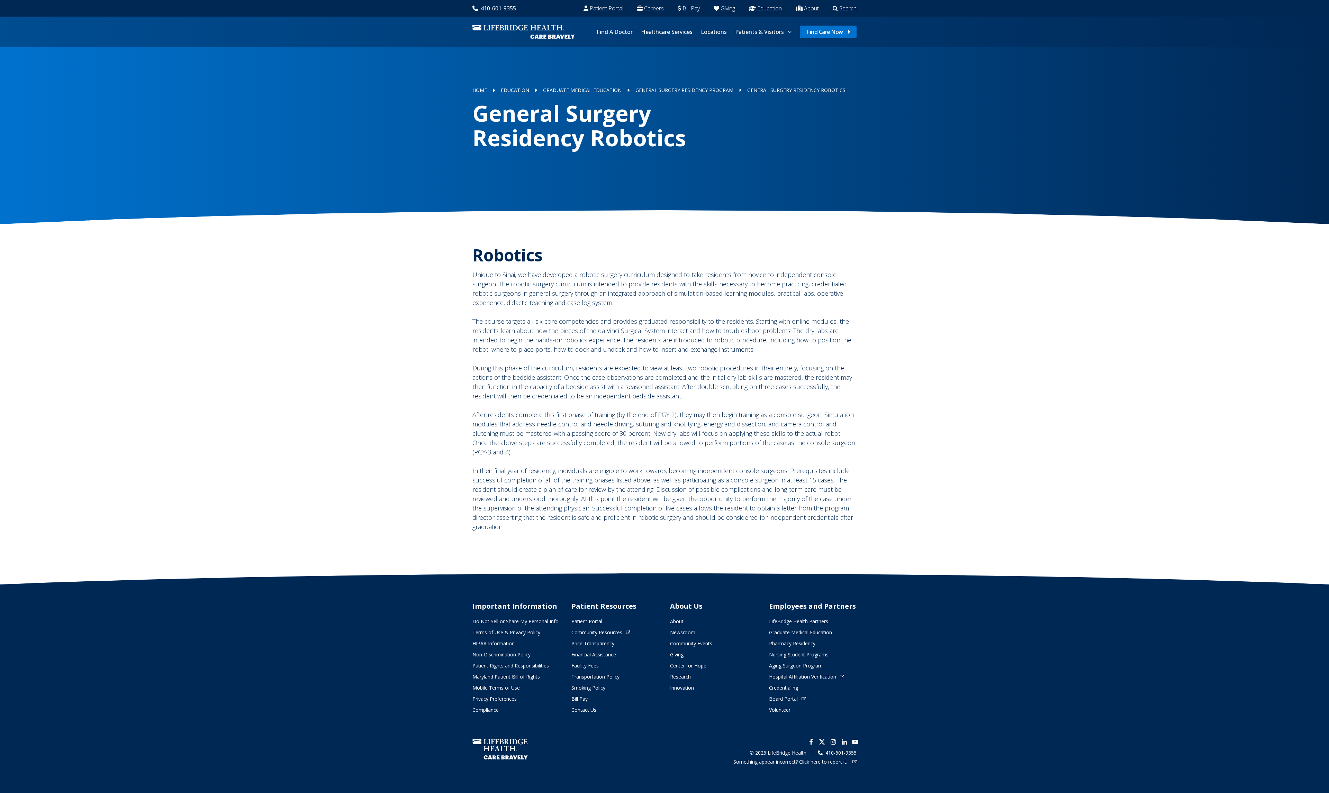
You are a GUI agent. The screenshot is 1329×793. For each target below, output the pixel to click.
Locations (714, 32)
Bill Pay (691, 8)
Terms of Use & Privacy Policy (506, 632)
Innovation (682, 687)
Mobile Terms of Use (496, 687)
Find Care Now (825, 32)
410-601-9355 (498, 8)
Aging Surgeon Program (796, 665)
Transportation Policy (595, 676)
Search (848, 8)
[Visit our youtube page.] (855, 742)
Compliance (485, 710)
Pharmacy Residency (792, 643)
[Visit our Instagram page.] (833, 742)
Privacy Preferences (494, 698)
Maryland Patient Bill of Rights (506, 676)
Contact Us (583, 710)
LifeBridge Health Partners (798, 621)
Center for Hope (688, 665)
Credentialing (783, 687)
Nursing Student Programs (799, 654)
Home (479, 90)
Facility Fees (585, 665)
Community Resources (596, 632)
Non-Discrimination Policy (501, 654)
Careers (654, 8)
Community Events (691, 643)
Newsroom (682, 632)
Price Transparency (592, 643)
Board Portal (783, 698)
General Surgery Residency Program (684, 90)
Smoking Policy (588, 687)
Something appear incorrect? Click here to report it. (791, 761)
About (811, 8)
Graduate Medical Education (582, 90)
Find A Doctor (615, 32)
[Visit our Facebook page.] (811, 742)
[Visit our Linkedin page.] (844, 742)
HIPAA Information (493, 643)
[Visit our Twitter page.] (822, 742)
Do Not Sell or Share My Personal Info (515, 621)
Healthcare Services (667, 32)
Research (680, 676)
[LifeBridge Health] (500, 749)
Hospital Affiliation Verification (802, 676)
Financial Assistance (593, 654)
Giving (728, 8)
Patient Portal (606, 8)
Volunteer (779, 710)
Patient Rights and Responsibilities (510, 665)
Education (769, 8)
